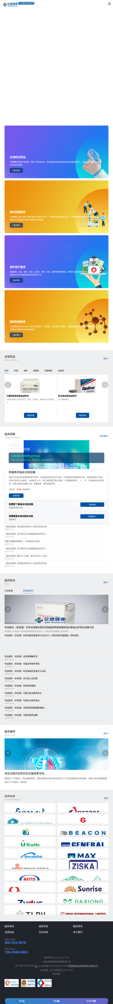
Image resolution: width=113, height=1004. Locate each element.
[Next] (105, 385)
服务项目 (9, 926)
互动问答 (43, 932)
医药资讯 (78, 926)
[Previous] (8, 385)
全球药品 (9, 932)
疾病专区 (43, 926)
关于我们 (78, 932)
